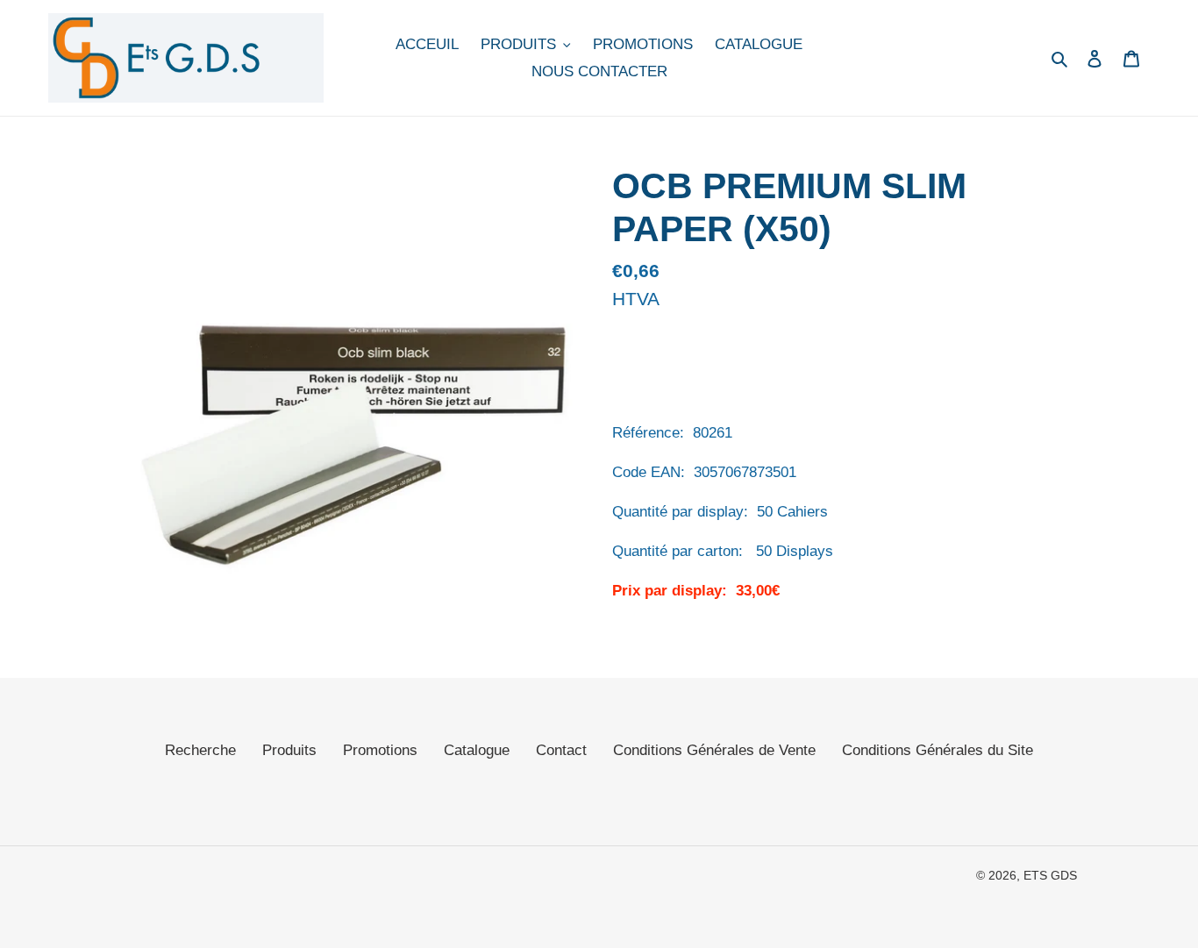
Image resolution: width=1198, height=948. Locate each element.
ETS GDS (1050, 875)
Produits (289, 750)
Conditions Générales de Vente (714, 750)
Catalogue (477, 750)
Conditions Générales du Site (937, 750)
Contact (561, 750)
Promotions (380, 750)
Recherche (200, 750)
